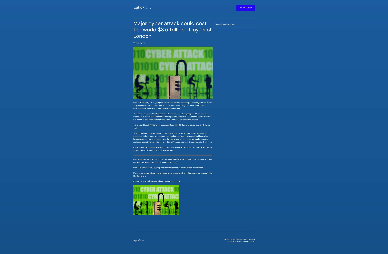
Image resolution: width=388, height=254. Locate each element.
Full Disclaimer (250, 241)
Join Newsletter (245, 7)
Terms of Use (241, 241)
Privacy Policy (232, 241)
